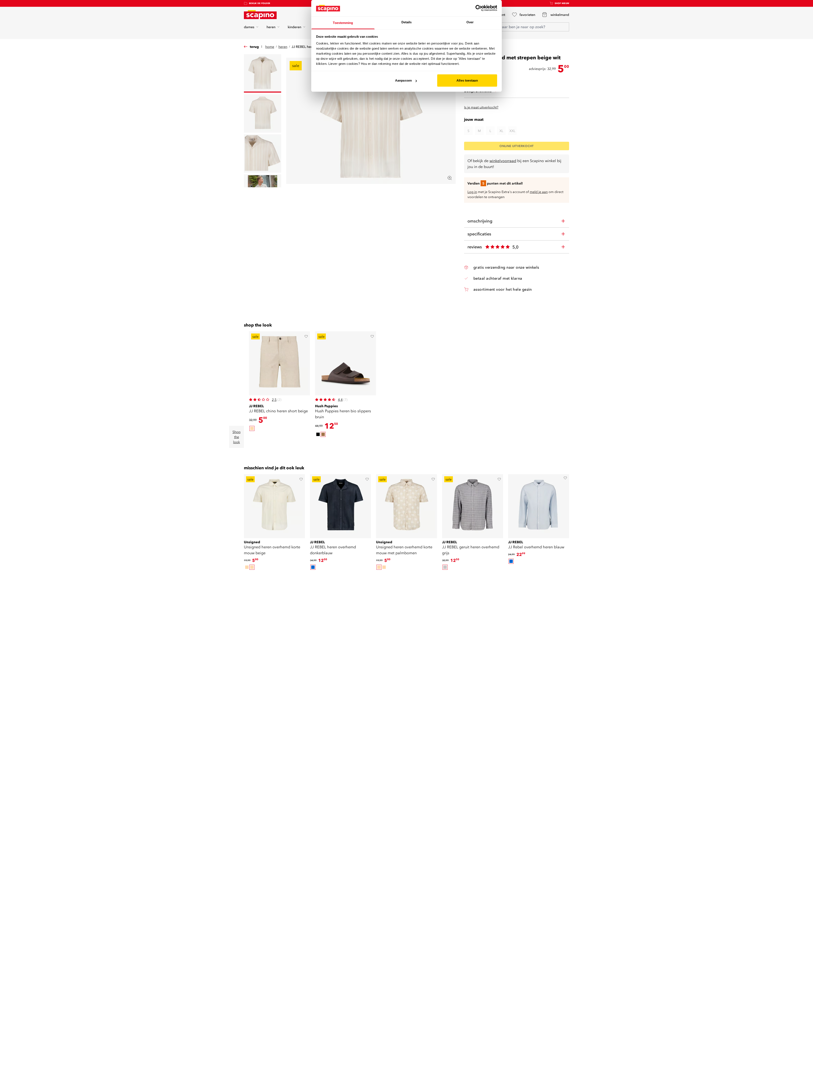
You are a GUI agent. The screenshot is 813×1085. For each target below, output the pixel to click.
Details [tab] (406, 22)
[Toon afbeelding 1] (262, 73)
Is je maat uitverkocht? (481, 107)
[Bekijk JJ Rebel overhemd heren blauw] (538, 504)
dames (249, 27)
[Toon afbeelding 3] (262, 153)
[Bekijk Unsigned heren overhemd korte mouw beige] (274, 504)
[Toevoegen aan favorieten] (306, 336)
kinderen (294, 27)
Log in (472, 192)
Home (269, 46)
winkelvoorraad (502, 160)
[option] (252, 428)
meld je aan (539, 192)
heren (271, 27)
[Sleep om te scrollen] (312, 445)
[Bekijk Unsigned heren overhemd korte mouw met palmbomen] (406, 504)
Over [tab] (470, 22)
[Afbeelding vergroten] (449, 178)
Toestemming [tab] (343, 23)
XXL (512, 131)
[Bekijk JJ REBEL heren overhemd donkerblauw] (340, 504)
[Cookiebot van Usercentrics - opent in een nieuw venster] (478, 8)
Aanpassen (403, 80)
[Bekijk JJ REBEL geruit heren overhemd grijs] (472, 504)
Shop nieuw (562, 3)
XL (501, 131)
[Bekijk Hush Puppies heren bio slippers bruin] (345, 363)
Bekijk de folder (259, 3)
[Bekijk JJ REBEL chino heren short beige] (279, 363)
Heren (282, 46)
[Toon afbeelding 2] (262, 113)
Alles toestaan (467, 80)
